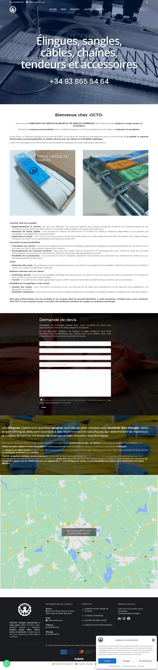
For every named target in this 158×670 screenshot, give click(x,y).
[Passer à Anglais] (145, 9)
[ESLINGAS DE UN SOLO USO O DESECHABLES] (42, 183)
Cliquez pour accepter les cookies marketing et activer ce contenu (79, 532)
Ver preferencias (145, 661)
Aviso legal (140, 666)
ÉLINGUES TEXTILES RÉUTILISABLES (98, 625)
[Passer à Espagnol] (140, 9)
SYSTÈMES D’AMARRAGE (94, 616)
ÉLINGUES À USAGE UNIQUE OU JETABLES (96, 610)
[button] (153, 640)
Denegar (126, 661)
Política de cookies (115, 666)
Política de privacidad (129, 666)
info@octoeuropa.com (37, 2)
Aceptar (107, 661)
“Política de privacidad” (52, 402)
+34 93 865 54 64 (18, 2)
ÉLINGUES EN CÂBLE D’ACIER (96, 620)
